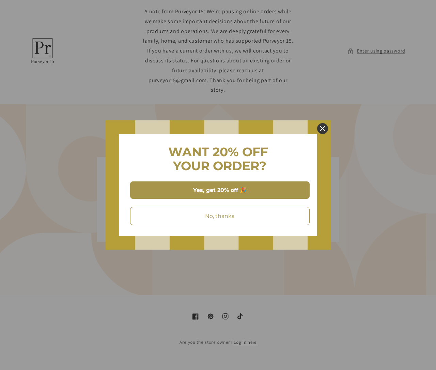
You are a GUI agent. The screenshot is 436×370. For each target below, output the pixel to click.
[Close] (322, 128)
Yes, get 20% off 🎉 (220, 190)
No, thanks (219, 216)
